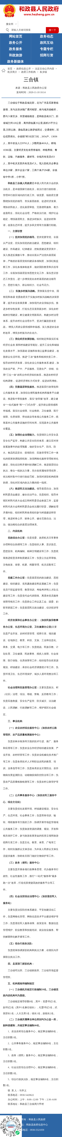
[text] (25, 30)
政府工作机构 (28, 72)
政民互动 (46, 42)
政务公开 (15, 42)
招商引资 (46, 55)
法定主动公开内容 (44, 68)
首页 (10, 68)
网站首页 (15, 36)
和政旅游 (15, 55)
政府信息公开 (23, 68)
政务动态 (46, 36)
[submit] (52, 30)
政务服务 (15, 49)
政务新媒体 (15, 61)
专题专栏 (46, 49)
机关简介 (12, 72)
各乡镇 (43, 72)
